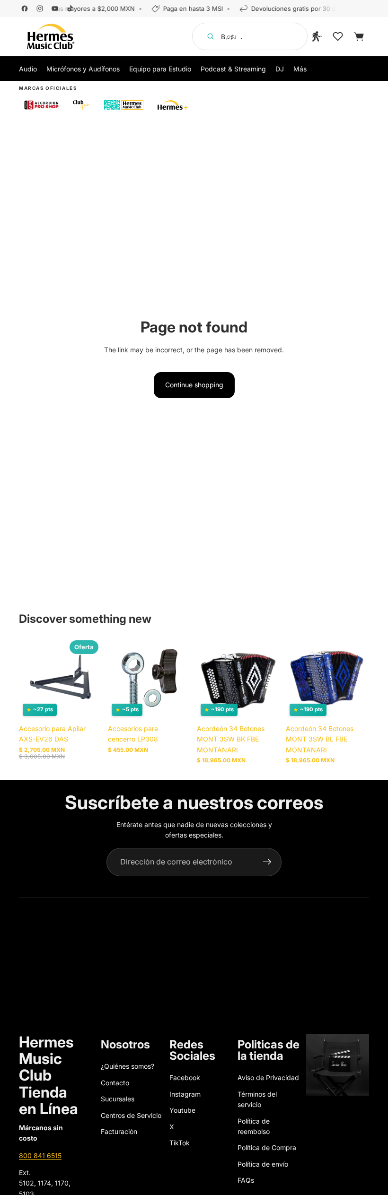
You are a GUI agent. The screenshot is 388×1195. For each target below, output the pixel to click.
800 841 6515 (40, 1155)
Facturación (119, 1131)
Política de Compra (267, 1147)
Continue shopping (194, 385)
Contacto (115, 1083)
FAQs (246, 1180)
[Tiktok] (70, 8)
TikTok (179, 1143)
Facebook (184, 1077)
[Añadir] (87, 705)
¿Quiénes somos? (127, 1066)
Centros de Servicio (131, 1115)
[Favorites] (337, 36)
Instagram (185, 1094)
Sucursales (117, 1099)
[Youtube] (55, 8)
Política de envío (263, 1164)
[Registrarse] (267, 862)
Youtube (182, 1110)
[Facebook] (24, 8)
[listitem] (300, 68)
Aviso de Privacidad (268, 1077)
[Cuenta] (317, 36)
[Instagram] (39, 8)
